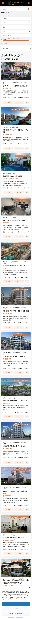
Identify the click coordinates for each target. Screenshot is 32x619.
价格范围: (3, 39)
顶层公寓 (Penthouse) (18, 82)
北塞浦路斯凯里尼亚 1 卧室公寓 (14, 356)
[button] (29, 588)
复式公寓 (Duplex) (23, 579)
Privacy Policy (19, 617)
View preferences (16, 613)
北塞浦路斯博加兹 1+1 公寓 (12, 583)
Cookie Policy (11, 617)
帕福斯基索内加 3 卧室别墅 (12, 176)
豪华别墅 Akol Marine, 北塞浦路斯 (15, 400)
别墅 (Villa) (6, 173)
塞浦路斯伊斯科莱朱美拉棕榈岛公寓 (16, 311)
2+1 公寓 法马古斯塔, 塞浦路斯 (14, 220)
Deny (16, 609)
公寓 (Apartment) (7, 82)
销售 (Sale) (15, 127)
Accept (16, 604)
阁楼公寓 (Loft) (7, 580)
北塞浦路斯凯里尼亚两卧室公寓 (14, 446)
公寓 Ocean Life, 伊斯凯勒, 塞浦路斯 (16, 86)
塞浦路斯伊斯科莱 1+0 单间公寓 (14, 266)
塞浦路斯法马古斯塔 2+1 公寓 (13, 537)
